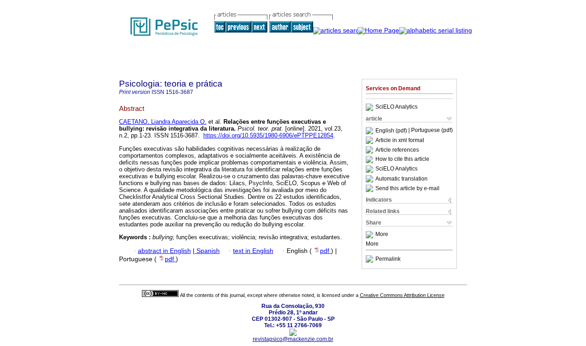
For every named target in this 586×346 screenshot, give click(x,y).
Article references (397, 150)
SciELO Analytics (396, 107)
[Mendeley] (370, 234)
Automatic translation (401, 179)
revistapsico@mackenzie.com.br (293, 339)
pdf (325, 250)
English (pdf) (391, 130)
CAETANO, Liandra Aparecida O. (162, 121)
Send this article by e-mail (407, 188)
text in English (253, 250)
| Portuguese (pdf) (430, 130)
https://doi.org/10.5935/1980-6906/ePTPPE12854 (268, 135)
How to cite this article (402, 159)
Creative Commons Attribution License (402, 295)
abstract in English (164, 250)
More (381, 234)
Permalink (388, 259)
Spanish (207, 250)
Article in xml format (399, 140)
